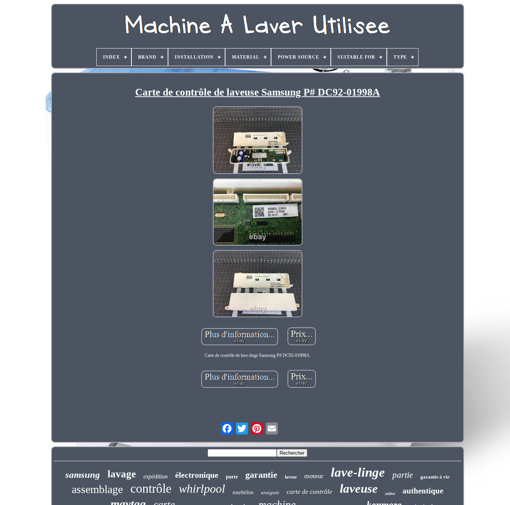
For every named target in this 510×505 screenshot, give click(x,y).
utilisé (390, 494)
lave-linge (358, 472)
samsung (82, 475)
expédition (155, 476)
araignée (270, 492)
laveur (291, 477)
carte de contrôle (309, 491)
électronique (196, 475)
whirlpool (202, 488)
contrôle (150, 488)
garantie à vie (435, 477)
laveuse (359, 488)
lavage (122, 474)
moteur (313, 476)
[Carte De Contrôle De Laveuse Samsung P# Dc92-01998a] (258, 141)
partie (402, 475)
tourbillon (243, 492)
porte (232, 477)
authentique (422, 490)
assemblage (97, 489)
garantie (261, 475)
